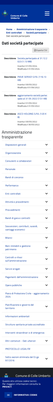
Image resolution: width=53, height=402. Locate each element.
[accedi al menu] (47, 13)
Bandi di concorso (14, 177)
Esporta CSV (41, 50)
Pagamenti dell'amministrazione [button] (21, 277)
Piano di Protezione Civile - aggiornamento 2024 (27, 295)
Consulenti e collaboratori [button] (18, 161)
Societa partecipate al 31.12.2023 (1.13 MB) (32, 60)
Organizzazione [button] (13, 153)
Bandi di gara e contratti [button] (17, 218)
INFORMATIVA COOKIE (25, 395)
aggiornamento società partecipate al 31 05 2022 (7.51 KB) (32, 97)
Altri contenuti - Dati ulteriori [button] (20, 341)
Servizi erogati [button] (12, 269)
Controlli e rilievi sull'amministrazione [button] (15, 259)
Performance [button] (11, 185)
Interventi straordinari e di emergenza (24, 332)
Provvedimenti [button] (12, 210)
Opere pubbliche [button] (13, 285)
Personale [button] (10, 169)
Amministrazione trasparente (32, 29)
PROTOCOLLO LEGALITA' (17, 349)
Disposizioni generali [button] (15, 144)
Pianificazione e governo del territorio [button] (19, 306)
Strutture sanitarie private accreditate (25, 324)
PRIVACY (7, 386)
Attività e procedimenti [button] (17, 202)
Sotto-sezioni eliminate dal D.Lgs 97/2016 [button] (22, 358)
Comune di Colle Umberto (19, 16)
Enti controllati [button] (13, 193)
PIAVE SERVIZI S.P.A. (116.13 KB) (32, 78)
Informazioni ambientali (17, 316)
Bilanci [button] (8, 237)
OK (8, 394)
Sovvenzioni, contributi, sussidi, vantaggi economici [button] (21, 227)
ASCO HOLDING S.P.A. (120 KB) (32, 115)
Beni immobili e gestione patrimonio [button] (17, 247)
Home (9, 29)
